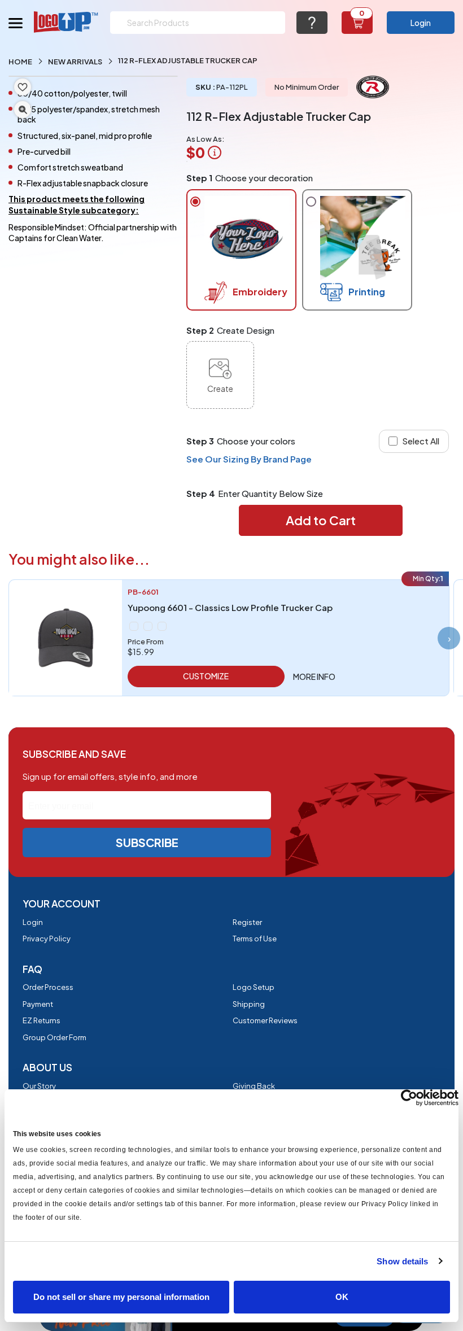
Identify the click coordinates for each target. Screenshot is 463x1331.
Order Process (48, 987)
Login (420, 23)
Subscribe (147, 842)
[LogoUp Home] (66, 21)
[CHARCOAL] (147, 626)
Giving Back (254, 1085)
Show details (402, 1261)
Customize (206, 676)
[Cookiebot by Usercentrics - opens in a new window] (409, 1097)
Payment (38, 1004)
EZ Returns (41, 1020)
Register (247, 922)
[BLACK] (133, 626)
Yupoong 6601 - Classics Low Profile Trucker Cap (230, 607)
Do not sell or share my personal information (121, 1297)
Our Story (39, 1085)
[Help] (311, 22)
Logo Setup (253, 987)
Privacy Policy (47, 938)
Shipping (249, 1004)
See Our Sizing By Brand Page (249, 458)
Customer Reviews (265, 1020)
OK (341, 1297)
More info (314, 676)
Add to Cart (321, 520)
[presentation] (449, 638)
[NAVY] (162, 626)
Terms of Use (255, 938)
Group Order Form (54, 1037)
